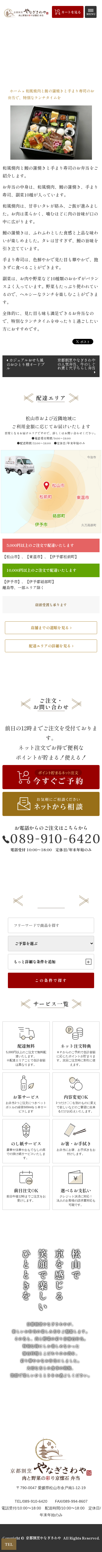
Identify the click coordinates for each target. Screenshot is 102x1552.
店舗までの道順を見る (50, 627)
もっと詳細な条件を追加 (52, 961)
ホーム (15, 91)
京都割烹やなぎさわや (43, 1538)
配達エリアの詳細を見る (50, 645)
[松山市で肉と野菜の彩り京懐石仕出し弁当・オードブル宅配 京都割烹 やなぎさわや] (26, 12)
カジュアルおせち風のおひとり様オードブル (26, 364)
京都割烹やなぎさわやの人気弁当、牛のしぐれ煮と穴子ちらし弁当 (76, 364)
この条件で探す (51, 980)
